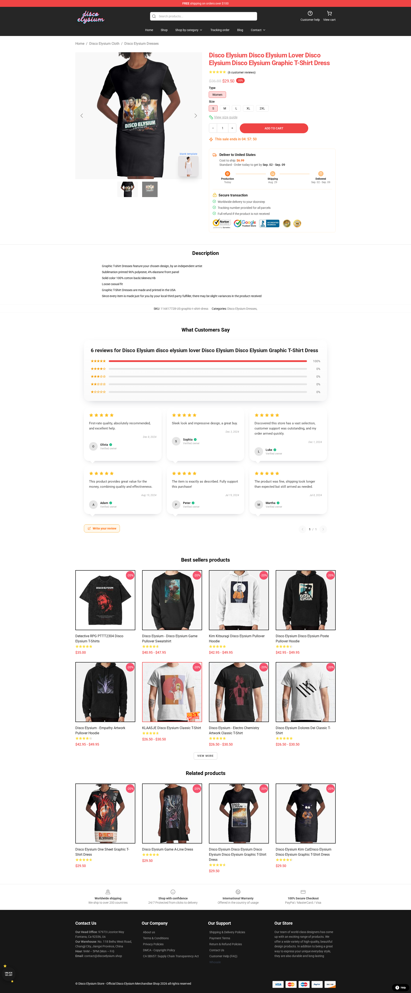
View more (205, 755)
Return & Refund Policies (225, 944)
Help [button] (403, 987)
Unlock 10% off (8, 974)
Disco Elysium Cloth (104, 44)
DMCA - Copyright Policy (159, 950)
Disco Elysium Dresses (141, 44)
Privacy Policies (153, 944)
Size (212, 101)
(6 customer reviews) (242, 72)
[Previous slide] (81, 115)
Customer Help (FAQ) (223, 956)
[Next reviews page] (323, 529)
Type (212, 88)
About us (149, 932)
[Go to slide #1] (127, 189)
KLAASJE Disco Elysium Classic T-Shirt (171, 728)
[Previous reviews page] (302, 529)
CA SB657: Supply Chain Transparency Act (171, 956)
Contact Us (216, 950)
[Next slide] (195, 115)
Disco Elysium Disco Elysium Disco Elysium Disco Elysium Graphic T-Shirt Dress (237, 854)
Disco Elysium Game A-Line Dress (167, 849)
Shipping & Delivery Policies (227, 932)
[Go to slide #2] (150, 189)
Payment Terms (219, 938)
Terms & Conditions (156, 938)
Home (79, 44)
